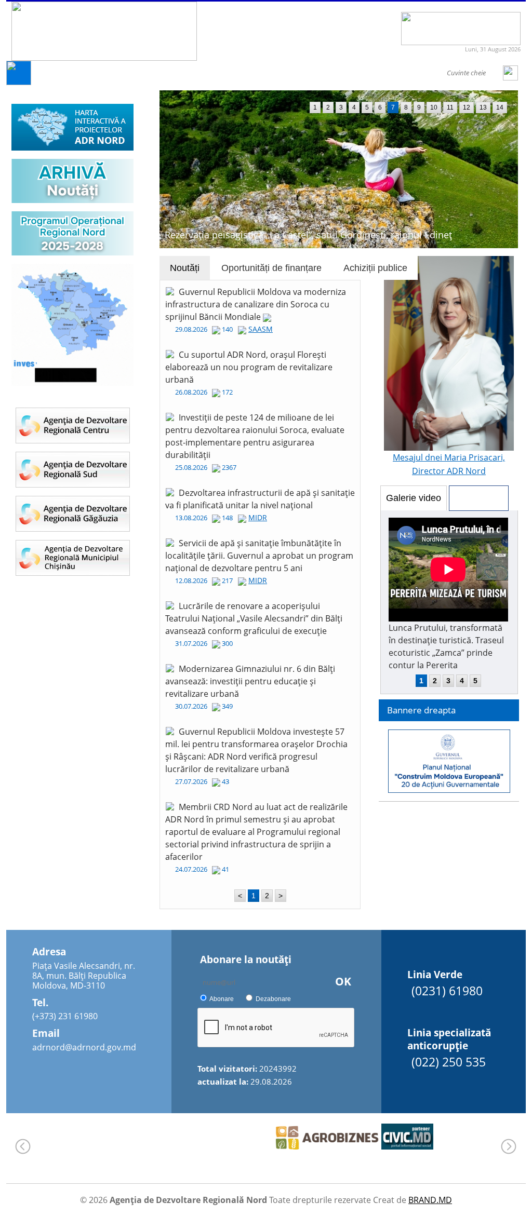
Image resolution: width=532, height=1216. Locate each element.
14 (499, 107)
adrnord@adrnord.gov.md (84, 1047)
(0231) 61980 (447, 990)
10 (433, 107)
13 (483, 107)
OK (343, 981)
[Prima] (18, 82)
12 (466, 107)
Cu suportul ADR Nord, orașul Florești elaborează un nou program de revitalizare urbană (248, 367)
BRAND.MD (430, 1200)
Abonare (221, 999)
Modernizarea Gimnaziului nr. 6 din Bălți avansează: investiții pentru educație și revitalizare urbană (250, 681)
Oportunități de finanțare (271, 268)
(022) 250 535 (448, 1061)
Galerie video (413, 498)
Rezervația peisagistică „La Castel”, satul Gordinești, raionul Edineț (308, 234)
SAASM (260, 329)
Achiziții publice (375, 268)
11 (450, 107)
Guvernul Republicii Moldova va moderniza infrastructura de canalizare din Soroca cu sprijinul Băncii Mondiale (255, 304)
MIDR (257, 517)
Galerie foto (479, 498)
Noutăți (185, 268)
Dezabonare (273, 999)
